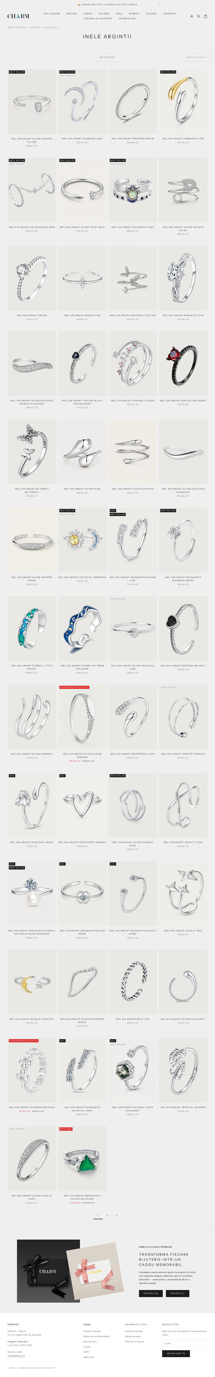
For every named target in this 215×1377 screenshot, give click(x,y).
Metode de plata (133, 1336)
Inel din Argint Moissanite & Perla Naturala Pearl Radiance (31, 932)
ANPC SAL (88, 1357)
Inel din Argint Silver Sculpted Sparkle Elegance (31, 402)
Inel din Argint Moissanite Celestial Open (82, 1109)
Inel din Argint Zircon (32, 315)
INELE (119, 13)
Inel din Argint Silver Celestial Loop (132, 667)
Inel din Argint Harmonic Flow (183, 138)
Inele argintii (51, 27)
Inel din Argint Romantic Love (183, 315)
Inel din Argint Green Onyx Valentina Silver (82, 1197)
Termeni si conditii (92, 1331)
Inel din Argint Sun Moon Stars (132, 227)
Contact (87, 1346)
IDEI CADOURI (52, 13)
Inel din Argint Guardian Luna (82, 138)
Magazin (35, 27)
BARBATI (134, 13)
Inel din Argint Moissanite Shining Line (132, 579)
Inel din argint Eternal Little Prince (32, 667)
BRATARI (72, 13)
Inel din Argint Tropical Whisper (183, 1107)
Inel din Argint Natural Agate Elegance (133, 1109)
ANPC (86, 1352)
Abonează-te (176, 1353)
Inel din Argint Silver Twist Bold (82, 227)
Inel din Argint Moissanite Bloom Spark (82, 932)
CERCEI (88, 13)
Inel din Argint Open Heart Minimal (82, 842)
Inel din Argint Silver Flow (82, 489)
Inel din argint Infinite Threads (183, 754)
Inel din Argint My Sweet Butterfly (32, 490)
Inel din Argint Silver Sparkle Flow (132, 844)
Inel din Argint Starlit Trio (183, 931)
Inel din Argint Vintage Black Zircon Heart (82, 402)
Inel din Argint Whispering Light (132, 754)
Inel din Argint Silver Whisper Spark (32, 579)
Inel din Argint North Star (82, 315)
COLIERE (104, 13)
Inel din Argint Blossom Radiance (32, 1107)
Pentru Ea (151, 1293)
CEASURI (151, 13)
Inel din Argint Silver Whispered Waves (82, 1020)
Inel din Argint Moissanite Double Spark (132, 932)
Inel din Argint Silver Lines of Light (31, 1197)
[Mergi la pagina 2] (117, 1215)
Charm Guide (127, 18)
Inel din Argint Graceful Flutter (133, 315)
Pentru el (177, 1293)
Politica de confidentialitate (96, 1336)
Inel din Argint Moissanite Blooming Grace (183, 579)
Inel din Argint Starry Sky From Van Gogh (82, 667)
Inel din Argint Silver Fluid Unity (183, 1019)
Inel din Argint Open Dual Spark (32, 842)
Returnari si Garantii (134, 1341)
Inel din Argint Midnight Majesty (183, 665)
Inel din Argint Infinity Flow (183, 842)
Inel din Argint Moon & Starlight (31, 1019)
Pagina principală (18, 27)
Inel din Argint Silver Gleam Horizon (82, 755)
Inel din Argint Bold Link (133, 1019)
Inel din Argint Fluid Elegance (133, 489)
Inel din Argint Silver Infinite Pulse (183, 228)
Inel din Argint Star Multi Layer (133, 400)
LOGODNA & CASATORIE (98, 18)
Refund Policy (90, 1341)
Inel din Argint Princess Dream (132, 138)
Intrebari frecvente (134, 1331)
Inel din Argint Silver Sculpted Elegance (183, 490)
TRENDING (169, 13)
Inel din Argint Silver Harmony (32, 754)
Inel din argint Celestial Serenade (82, 577)
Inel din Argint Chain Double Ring (32, 227)
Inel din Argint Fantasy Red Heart (183, 400)
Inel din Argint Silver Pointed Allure (31, 140)
